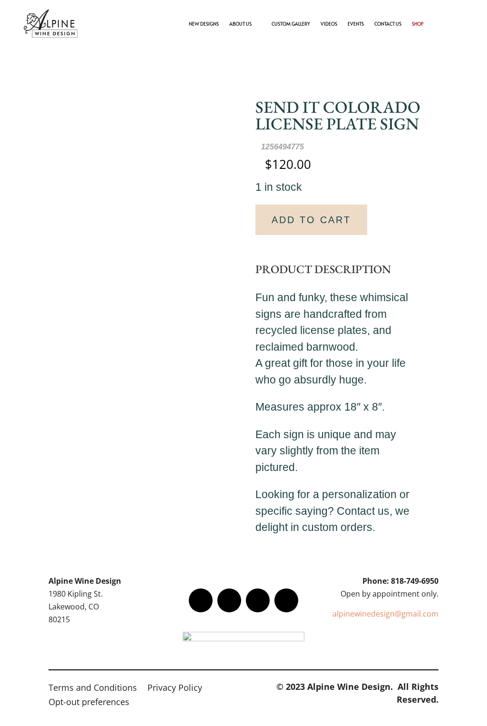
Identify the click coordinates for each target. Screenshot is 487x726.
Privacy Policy (174, 688)
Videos (329, 23)
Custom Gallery (291, 23)
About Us (240, 23)
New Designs (204, 23)
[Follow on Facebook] (200, 600)
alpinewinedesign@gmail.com (385, 613)
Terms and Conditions (93, 688)
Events (356, 23)
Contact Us (387, 23)
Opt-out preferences (89, 702)
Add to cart (311, 220)
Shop (417, 23)
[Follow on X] (229, 600)
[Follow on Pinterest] (286, 600)
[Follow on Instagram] (257, 600)
